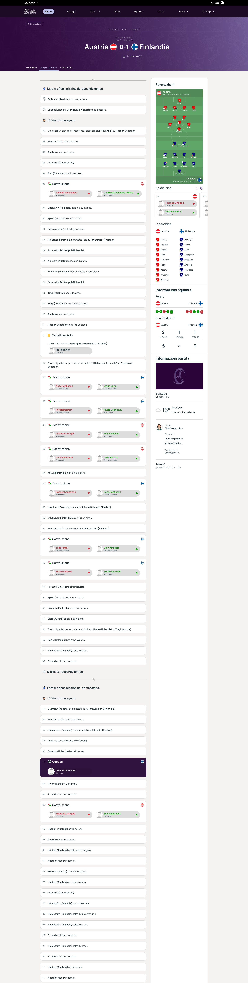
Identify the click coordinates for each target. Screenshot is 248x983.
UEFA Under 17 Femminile (30, 11)
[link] (48, 11)
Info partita (66, 67)
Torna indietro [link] (35, 24)
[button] (95, 11)
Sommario (31, 67)
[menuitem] (52, 11)
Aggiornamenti (48, 67)
